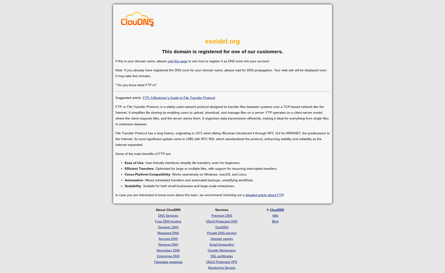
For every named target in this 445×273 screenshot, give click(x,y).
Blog (275, 221)
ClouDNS (277, 210)
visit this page (178, 61)
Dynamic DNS (168, 227)
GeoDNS (221, 227)
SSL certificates (221, 256)
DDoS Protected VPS (221, 262)
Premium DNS (221, 215)
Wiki (275, 215)
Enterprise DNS (168, 256)
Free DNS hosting (168, 221)
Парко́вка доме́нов (168, 262)
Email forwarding (222, 244)
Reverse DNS (168, 244)
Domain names (222, 239)
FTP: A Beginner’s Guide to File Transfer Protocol (179, 98)
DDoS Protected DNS (221, 221)
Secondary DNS (168, 250)
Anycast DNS (168, 239)
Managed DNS (168, 233)
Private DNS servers (222, 233)
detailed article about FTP (264, 195)
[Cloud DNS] (137, 20)
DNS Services (168, 215)
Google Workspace (222, 250)
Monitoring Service (221, 268)
